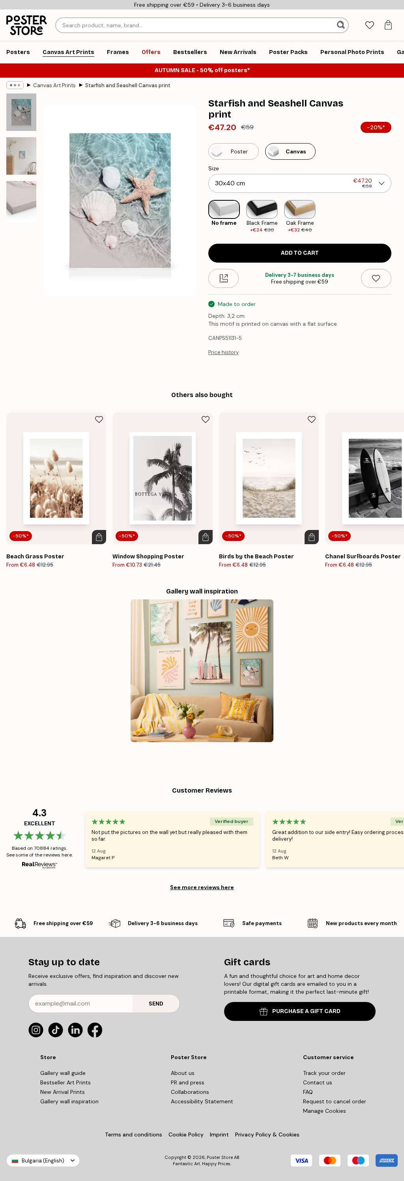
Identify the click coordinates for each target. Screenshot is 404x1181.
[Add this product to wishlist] (376, 278)
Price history (223, 352)
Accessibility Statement (202, 1101)
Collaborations (190, 1091)
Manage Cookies (324, 1110)
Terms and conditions (133, 1134)
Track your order (324, 1073)
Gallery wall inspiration (69, 1101)
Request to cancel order (334, 1101)
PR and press (187, 1082)
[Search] (342, 25)
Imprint (219, 1134)
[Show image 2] (21, 156)
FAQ (308, 1091)
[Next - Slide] (397, 216)
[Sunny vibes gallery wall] (202, 670)
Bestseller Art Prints (65, 1082)
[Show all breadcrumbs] (15, 85)
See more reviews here (202, 887)
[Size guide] (223, 278)
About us (183, 1073)
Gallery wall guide (63, 1073)
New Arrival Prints (62, 1091)
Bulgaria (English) (43, 1160)
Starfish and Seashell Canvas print (127, 85)
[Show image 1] (21, 112)
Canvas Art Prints (54, 85)
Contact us (317, 1082)
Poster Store (220, 1157)
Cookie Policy (186, 1134)
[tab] (369, 25)
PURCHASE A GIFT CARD (306, 1011)
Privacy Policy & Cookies (267, 1134)
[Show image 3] (21, 202)
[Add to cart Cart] (99, 537)
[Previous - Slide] (202, 216)
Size (213, 168)
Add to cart (300, 253)
